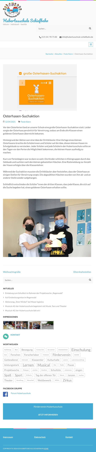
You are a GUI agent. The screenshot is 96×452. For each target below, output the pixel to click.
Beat (16, 349)
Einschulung (80, 350)
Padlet (62, 365)
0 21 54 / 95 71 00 (49, 37)
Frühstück (46, 355)
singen (79, 370)
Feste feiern (68, 54)
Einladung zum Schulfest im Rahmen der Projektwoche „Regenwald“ (34, 293)
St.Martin (29, 375)
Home (46, 449)
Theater (8, 380)
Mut (55, 365)
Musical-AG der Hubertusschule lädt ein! (22, 310)
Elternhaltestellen (82, 272)
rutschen (35, 370)
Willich (57, 380)
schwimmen (68, 370)
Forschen (15, 354)
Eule (5, 355)
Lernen (28, 365)
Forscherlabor (31, 354)
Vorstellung (19, 380)
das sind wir (51, 349)
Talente (62, 375)
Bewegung (27, 349)
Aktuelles (58, 54)
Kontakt (15, 335)
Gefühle (76, 355)
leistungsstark (11, 364)
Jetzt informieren (48, 414)
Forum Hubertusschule (21, 393)
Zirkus (67, 380)
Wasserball (30, 380)
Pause (71, 364)
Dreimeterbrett (63, 349)
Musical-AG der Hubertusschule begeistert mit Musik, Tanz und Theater (35, 306)
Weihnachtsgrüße (11, 272)
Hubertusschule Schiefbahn (25, 20)
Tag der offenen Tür (46, 375)
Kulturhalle (53, 359)
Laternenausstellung (78, 360)
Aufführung (7, 349)
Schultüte (56, 370)
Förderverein (61, 355)
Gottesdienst (11, 359)
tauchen (81, 375)
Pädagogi (26, 370)
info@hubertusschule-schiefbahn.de (77, 37)
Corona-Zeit (40, 349)
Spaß (7, 375)
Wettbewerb (44, 380)
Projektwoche (11, 370)
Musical (44, 365)
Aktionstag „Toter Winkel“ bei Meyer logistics (24, 302)
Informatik (25, 360)
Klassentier (38, 359)
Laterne (65, 360)
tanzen (71, 375)
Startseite (49, 54)
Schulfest (44, 370)
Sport (18, 375)
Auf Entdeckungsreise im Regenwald (20, 297)
